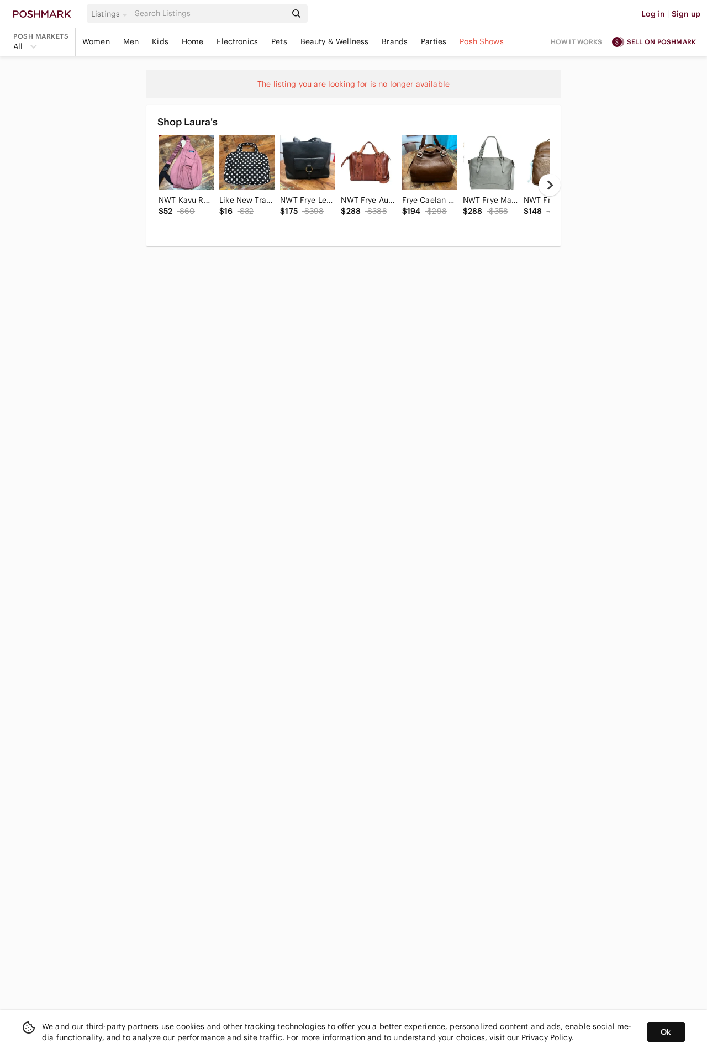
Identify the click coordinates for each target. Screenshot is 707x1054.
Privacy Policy (546, 1037)
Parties (433, 41)
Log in (653, 14)
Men (131, 41)
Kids (160, 41)
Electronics (237, 41)
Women (96, 41)
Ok (666, 1032)
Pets (279, 41)
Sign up (686, 14)
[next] (550, 185)
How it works (577, 42)
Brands (395, 41)
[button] (111, 13)
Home (193, 41)
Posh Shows (482, 41)
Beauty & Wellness (334, 41)
